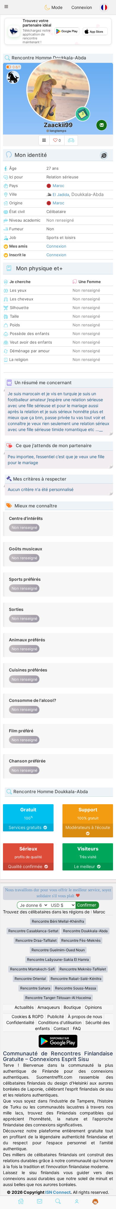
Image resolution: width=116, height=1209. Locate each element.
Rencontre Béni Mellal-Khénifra (58, 921)
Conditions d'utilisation (59, 1022)
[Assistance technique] (95, 1202)
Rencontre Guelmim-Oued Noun (58, 950)
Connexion (81, 7)
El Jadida (61, 194)
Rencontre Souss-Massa (75, 988)
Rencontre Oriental (30, 978)
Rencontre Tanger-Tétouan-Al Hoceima (58, 997)
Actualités (24, 1007)
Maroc (58, 185)
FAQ (77, 1028)
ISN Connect (57, 1192)
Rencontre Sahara (35, 988)
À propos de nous (85, 1016)
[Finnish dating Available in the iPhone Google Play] (58, 1037)
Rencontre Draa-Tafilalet (36, 940)
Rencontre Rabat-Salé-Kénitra (76, 978)
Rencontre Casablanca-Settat (33, 931)
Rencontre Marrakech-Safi (32, 969)
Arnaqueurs (48, 1007)
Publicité (55, 1016)
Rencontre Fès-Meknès (81, 940)
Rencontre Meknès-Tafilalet (82, 969)
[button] (6, 6)
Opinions (93, 1007)
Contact (61, 1028)
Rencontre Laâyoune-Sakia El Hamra (58, 959)
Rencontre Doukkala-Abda (85, 931)
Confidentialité (20, 1022)
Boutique (72, 1007)
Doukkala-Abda (87, 194)
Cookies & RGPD (27, 1016)
